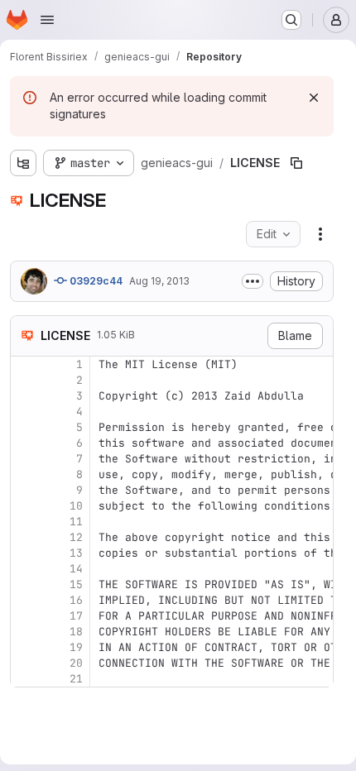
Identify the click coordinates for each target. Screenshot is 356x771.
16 (76, 600)
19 (76, 647)
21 (76, 679)
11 (76, 522)
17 (76, 616)
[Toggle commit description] (252, 281)
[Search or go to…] (291, 20)
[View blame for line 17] (24, 616)
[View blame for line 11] (24, 521)
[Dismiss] (314, 98)
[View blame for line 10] (24, 506)
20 (76, 663)
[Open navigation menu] (47, 20)
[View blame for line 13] (24, 553)
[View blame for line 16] (24, 600)
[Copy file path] (296, 163)
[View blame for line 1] (24, 364)
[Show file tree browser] (23, 163)
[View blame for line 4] (24, 411)
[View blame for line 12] (24, 537)
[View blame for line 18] (24, 631)
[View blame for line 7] (24, 459)
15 (76, 584)
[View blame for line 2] (24, 380)
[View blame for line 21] (24, 679)
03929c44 (95, 281)
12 (76, 537)
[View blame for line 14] (24, 569)
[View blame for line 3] (24, 396)
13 (76, 553)
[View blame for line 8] (24, 474)
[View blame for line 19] (24, 647)
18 (76, 632)
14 (76, 569)
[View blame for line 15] (24, 584)
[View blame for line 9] (24, 490)
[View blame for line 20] (24, 663)
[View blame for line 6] (24, 443)
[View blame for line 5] (24, 427)
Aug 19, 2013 (159, 281)
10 (76, 506)
